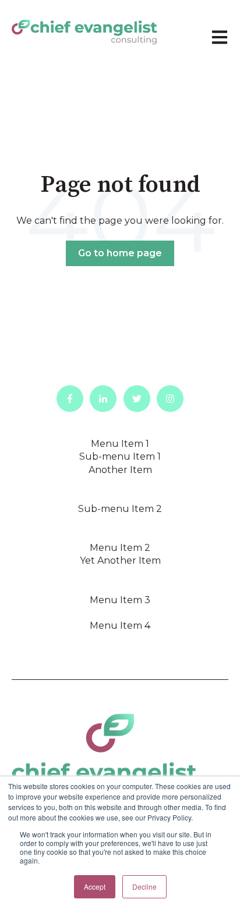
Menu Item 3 (120, 600)
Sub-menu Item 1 (120, 456)
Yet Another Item (120, 560)
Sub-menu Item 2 (120, 508)
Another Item (120, 469)
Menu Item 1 (120, 443)
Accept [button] (94, 886)
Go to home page (120, 253)
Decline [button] (144, 886)
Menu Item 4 (120, 625)
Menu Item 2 (120, 547)
